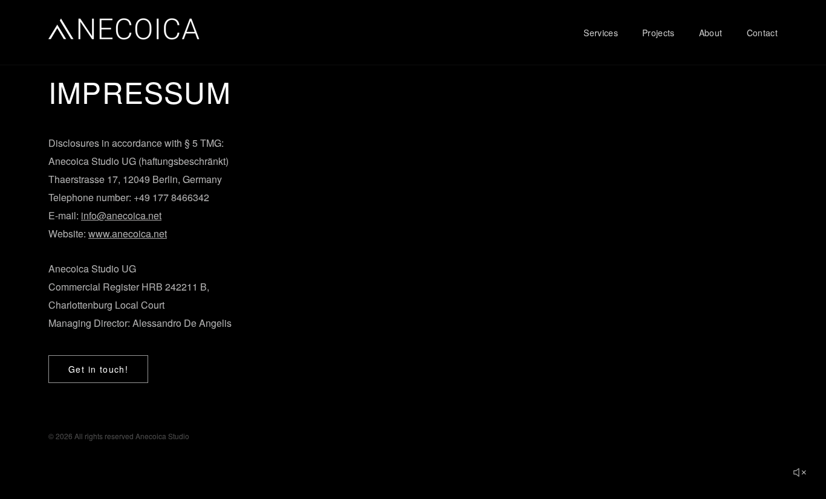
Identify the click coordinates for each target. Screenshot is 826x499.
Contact (762, 33)
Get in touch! (98, 369)
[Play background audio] (799, 472)
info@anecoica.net (121, 215)
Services (601, 33)
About (711, 33)
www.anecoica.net (127, 233)
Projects (658, 33)
